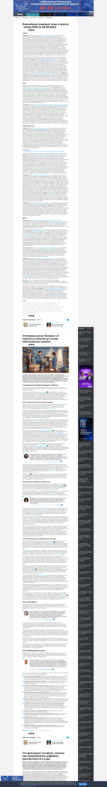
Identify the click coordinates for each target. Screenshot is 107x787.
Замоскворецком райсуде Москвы (58, 221)
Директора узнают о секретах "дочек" (49, 59)
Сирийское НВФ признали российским (44, 104)
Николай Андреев (30, 730)
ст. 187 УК (34, 421)
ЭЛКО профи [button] (60, 485)
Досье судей (33, 17)
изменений (43, 421)
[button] (29, 30)
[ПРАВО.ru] (19, 14)
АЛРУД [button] (33, 569)
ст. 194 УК (35, 471)
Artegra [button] (28, 474)
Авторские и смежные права (30, 312)
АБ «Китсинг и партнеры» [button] (46, 430)
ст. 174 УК (40, 444)
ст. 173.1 (38, 509)
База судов (40, 17)
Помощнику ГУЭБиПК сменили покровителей (55, 288)
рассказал (31, 281)
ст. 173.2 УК (43, 509)
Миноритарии (36, 303)
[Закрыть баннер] (22, 776)
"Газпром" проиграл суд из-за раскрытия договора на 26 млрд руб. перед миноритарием (44, 151)
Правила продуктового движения (41, 202)
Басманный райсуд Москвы (30, 234)
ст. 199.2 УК (53, 408)
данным (34, 517)
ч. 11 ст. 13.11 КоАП (56, 552)
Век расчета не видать (39, 231)
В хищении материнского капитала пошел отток (46, 258)
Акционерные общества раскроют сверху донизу (43, 74)
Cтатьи (24, 750)
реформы (27, 550)
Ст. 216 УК (24, 596)
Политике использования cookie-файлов (28, 785)
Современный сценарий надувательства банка (47, 247)
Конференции (25, 17)
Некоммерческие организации (49, 303)
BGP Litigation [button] (50, 542)
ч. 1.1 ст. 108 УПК (59, 432)
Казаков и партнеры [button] (41, 392)
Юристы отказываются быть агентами (42, 220)
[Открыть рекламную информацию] (91, 386)
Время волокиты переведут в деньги (45, 35)
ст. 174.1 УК (45, 444)
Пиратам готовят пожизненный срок (42, 175)
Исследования (49, 17)
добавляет (50, 193)
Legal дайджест (27, 303)
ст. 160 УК (52, 493)
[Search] (76, 17)
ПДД (59, 303)
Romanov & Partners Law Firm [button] (40, 446)
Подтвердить (83, 784)
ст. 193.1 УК (51, 469)
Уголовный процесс (40, 730)
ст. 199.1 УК (47, 407)
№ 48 (43, 434)
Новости (24, 21)
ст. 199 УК (61, 405)
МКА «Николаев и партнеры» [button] (46, 669)
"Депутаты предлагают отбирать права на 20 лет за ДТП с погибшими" (49, 154)
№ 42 (41, 529)
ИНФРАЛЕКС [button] (63, 595)
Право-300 (17, 17)
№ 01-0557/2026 (42, 575)
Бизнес (49, 730)
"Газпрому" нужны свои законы (41, 128)
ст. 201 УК (58, 491)
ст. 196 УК (25, 517)
